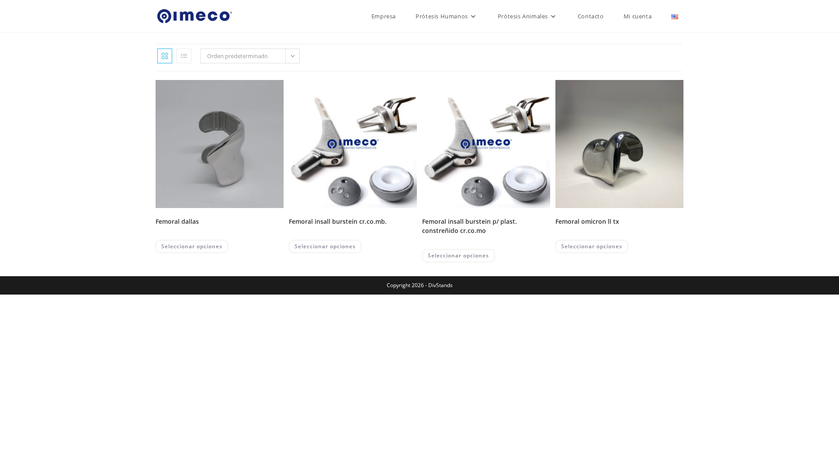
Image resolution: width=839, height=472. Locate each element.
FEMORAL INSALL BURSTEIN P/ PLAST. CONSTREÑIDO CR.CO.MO (469, 226)
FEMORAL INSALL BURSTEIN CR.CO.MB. (338, 221)
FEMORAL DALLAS (177, 221)
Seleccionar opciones (191, 246)
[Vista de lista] (184, 56)
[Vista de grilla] (164, 56)
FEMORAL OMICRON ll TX (587, 221)
